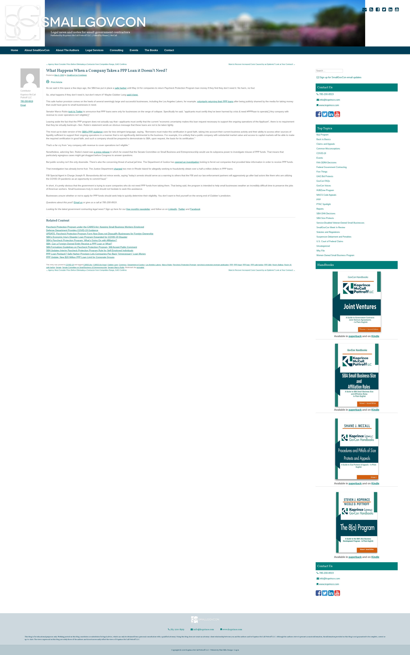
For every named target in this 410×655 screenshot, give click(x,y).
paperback (355, 336)
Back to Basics (323, 139)
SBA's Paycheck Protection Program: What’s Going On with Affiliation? (81, 240)
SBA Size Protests (325, 218)
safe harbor (121, 88)
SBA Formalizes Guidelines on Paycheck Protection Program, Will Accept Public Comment (91, 247)
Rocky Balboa (277, 265)
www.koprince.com (328, 105)
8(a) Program (322, 135)
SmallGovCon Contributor (77, 75)
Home (14, 50)
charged (118, 168)
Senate (58, 267)
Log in (236, 650)
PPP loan (246, 265)
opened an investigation (187, 162)
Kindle (375, 336)
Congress (123, 265)
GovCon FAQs (323, 181)
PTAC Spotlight (323, 204)
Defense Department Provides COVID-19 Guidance (72, 230)
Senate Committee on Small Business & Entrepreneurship (84, 267)
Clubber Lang (112, 265)
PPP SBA (267, 265)
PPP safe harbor (257, 265)
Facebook (195, 209)
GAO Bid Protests (324, 176)
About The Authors (67, 50)
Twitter (181, 209)
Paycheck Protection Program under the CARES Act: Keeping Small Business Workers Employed (95, 227)
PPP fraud (238, 265)
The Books (151, 50)
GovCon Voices (323, 186)
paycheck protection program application (213, 265)
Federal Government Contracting (331, 167)
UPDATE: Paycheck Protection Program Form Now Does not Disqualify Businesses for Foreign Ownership (99, 233)
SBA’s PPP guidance (92, 131)
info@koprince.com (329, 99)
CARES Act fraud (100, 265)
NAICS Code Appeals (326, 195)
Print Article (56, 82)
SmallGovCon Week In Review (330, 227)
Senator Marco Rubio (116, 267)
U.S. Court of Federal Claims (329, 241)
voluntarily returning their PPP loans (215, 101)
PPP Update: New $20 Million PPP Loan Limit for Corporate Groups (80, 257)
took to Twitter (75, 111)
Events (134, 50)
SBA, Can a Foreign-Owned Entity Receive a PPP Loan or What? (79, 243)
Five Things (321, 172)
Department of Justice (136, 265)
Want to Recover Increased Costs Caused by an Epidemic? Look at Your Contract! (262, 64)
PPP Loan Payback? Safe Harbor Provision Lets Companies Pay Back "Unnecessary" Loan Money (96, 254)
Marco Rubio (167, 265)
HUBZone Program (325, 190)
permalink (140, 267)
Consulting (116, 50)
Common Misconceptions (328, 149)
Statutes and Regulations (328, 232)
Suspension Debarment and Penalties (333, 237)
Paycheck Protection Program (184, 265)
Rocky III (287, 265)
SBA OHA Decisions (325, 213)
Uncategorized (323, 246)
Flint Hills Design (226, 650)
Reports (320, 209)
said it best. (132, 94)
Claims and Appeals (325, 144)
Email (23, 105)
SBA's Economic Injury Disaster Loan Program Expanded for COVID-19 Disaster (86, 237)
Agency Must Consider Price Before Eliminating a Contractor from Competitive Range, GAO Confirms (86, 64)
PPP (231, 265)
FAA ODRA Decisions (326, 163)
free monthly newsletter (138, 209)
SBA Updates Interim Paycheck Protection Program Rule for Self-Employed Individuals (89, 250)
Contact (169, 50)
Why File (320, 251)
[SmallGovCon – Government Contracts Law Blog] (75, 41)
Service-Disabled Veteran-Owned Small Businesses (340, 223)
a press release (102, 152)
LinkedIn (172, 209)
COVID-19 (70, 265)
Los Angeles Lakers (153, 265)
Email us (78, 202)
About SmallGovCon (37, 50)
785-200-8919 (26, 101)
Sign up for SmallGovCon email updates (340, 77)
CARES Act (87, 265)
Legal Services (94, 50)
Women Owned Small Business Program (335, 255)
